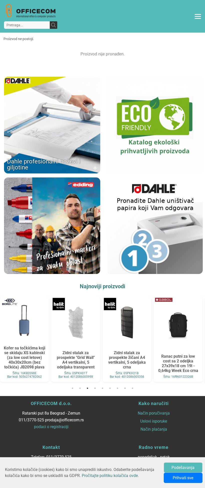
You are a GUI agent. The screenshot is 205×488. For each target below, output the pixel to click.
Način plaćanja (153, 429)
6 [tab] (110, 388)
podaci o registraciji (51, 426)
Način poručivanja (154, 413)
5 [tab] (102, 388)
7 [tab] (117, 388)
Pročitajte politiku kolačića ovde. (110, 475)
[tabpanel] (24, 339)
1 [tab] (72, 388)
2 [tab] (80, 388)
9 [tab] (132, 388)
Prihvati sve (183, 477)
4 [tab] (95, 388)
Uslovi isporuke (153, 421)
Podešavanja (183, 467)
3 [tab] (87, 388)
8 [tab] (125, 388)
